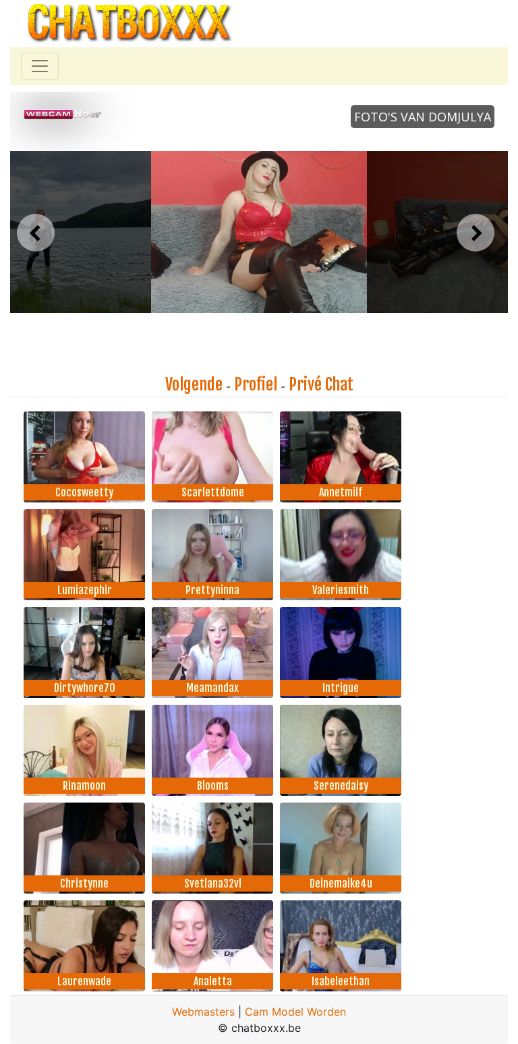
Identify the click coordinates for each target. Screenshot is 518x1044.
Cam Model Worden (295, 1011)
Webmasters (203, 1011)
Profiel (255, 384)
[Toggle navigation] (40, 66)
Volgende (194, 384)
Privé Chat (321, 384)
